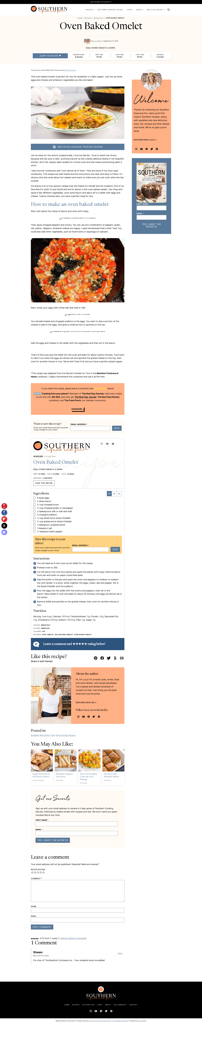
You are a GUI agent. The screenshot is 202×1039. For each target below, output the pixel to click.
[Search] (168, 9)
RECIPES (89, 10)
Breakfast (99, 18)
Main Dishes (45, 735)
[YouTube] (83, 716)
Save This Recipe (44, 483)
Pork (53, 735)
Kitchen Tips (88, 1005)
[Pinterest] (98, 716)
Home (79, 18)
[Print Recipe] (112, 443)
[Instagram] (78, 716)
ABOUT (139, 10)
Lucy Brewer (98, 41)
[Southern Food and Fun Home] (49, 9)
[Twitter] (93, 716)
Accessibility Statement (120, 1021)
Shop (99, 1005)
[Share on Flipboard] (4, 519)
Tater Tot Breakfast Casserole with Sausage (88, 777)
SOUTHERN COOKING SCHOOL (110, 10)
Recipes (88, 18)
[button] (75, 57)
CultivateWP (142, 1021)
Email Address (79, 424)
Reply (120, 953)
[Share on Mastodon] (4, 532)
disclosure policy (70, 70)
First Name (42, 820)
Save (117, 428)
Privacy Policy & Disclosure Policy (100, 1021)
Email (39, 829)
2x (114, 494)
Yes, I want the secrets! (52, 840)
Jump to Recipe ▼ (50, 56)
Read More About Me (85, 702)
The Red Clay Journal (85, 397)
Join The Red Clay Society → (101, 2)
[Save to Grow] (101, 443)
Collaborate (120, 1005)
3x (119, 494)
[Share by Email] (107, 443)
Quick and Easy (62, 735)
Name (33, 906)
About (108, 1005)
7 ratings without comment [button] (72, 938)
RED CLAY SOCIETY (155, 10)
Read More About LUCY (144, 139)
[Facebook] (88, 716)
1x (109, 494)
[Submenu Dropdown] (94, 9)
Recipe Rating (38, 869)
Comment (36, 878)
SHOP (129, 10)
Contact (133, 1005)
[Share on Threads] (4, 526)
